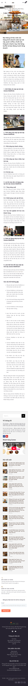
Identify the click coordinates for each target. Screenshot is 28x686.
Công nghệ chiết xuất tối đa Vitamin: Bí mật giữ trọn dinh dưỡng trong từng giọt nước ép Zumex (16, 485)
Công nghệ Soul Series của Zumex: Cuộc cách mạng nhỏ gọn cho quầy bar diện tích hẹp (17, 561)
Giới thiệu (14, 639)
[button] (5, 3)
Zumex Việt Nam (18, 271)
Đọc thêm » (11, 466)
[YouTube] (15, 631)
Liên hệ (14, 643)
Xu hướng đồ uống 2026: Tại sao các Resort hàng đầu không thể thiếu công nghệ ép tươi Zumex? (17, 493)
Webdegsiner (17, 679)
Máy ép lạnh (14, 651)
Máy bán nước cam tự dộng (14, 654)
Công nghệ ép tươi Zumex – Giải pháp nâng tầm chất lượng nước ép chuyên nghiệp (16, 471)
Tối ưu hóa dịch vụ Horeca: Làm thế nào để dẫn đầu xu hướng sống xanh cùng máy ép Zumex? (16, 517)
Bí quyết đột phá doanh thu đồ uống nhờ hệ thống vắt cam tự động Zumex (16, 568)
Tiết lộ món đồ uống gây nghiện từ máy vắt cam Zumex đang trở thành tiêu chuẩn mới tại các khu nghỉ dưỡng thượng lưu (17, 509)
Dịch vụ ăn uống (13, 8)
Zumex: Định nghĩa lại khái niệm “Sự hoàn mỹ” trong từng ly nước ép (16, 554)
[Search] (23, 416)
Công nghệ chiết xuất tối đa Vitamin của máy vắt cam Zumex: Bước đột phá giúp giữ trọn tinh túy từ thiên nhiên (17, 546)
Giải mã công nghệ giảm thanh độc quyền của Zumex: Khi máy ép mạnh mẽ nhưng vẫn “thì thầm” (17, 538)
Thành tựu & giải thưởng (14, 642)
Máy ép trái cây (14, 653)
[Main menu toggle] (2, 2)
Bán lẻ (6, 8)
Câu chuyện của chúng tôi (14, 640)
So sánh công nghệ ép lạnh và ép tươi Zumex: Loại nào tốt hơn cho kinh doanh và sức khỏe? (17, 464)
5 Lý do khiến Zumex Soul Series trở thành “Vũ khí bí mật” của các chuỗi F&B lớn (17, 531)
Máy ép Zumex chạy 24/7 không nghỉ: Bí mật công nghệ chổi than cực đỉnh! (17, 524)
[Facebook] (12, 631)
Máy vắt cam (14, 656)
